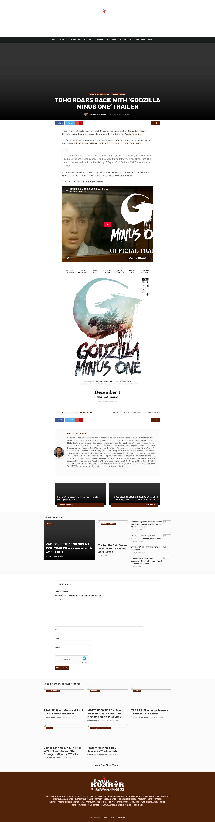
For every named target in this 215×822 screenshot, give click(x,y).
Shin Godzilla (143, 412)
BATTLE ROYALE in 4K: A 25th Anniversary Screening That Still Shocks (146, 537)
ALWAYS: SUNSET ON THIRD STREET (106, 143)
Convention (94, 690)
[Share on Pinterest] (81, 123)
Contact (61, 796)
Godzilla (115, 412)
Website (58, 647)
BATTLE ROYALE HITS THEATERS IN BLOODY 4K (145, 548)
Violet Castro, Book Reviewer (111, 796)
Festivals (111, 40)
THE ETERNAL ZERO (132, 143)
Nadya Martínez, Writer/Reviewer (116, 805)
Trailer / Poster (118, 94)
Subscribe (91, 796)
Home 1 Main (138, 805)
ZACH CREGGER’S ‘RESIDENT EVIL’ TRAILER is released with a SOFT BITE (69, 548)
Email (57, 638)
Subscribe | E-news (144, 40)
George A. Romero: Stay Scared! (86, 805)
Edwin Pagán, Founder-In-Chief (94, 802)
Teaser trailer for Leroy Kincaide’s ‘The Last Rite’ (102, 749)
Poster (137, 690)
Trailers (99, 40)
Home (54, 40)
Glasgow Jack (138, 802)
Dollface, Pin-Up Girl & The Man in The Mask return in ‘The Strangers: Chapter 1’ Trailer (63, 751)
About (63, 40)
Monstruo (165, 796)
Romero (163, 802)
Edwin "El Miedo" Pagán (98, 754)
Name (57, 629)
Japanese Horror (108, 524)
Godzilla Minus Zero (126, 412)
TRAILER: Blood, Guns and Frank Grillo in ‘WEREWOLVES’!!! (64, 712)
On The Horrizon (155, 799)
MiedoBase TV (126, 40)
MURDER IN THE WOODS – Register (132, 799)
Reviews (87, 40)
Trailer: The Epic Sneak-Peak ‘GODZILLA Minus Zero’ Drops (112, 548)
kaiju (135, 412)
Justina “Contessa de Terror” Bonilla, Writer (95, 799)
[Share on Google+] (77, 123)
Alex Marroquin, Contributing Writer (142, 796)
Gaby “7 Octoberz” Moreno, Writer (63, 802)
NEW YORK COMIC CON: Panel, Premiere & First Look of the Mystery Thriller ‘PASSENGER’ (105, 713)
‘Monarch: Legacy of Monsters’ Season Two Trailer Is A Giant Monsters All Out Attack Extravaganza (146, 524)
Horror (50, 524)
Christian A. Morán (98, 114)
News (53, 796)
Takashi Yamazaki (154, 412)
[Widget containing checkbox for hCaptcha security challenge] (72, 659)
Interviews (75, 40)
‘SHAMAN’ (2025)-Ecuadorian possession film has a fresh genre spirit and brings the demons (146, 561)
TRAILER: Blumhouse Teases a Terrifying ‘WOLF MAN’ (149, 712)
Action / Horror (53, 690)
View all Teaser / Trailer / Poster (106, 765)
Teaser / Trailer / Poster (99, 94)
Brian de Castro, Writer (120, 802)
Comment (59, 599)
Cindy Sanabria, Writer (63, 799)
